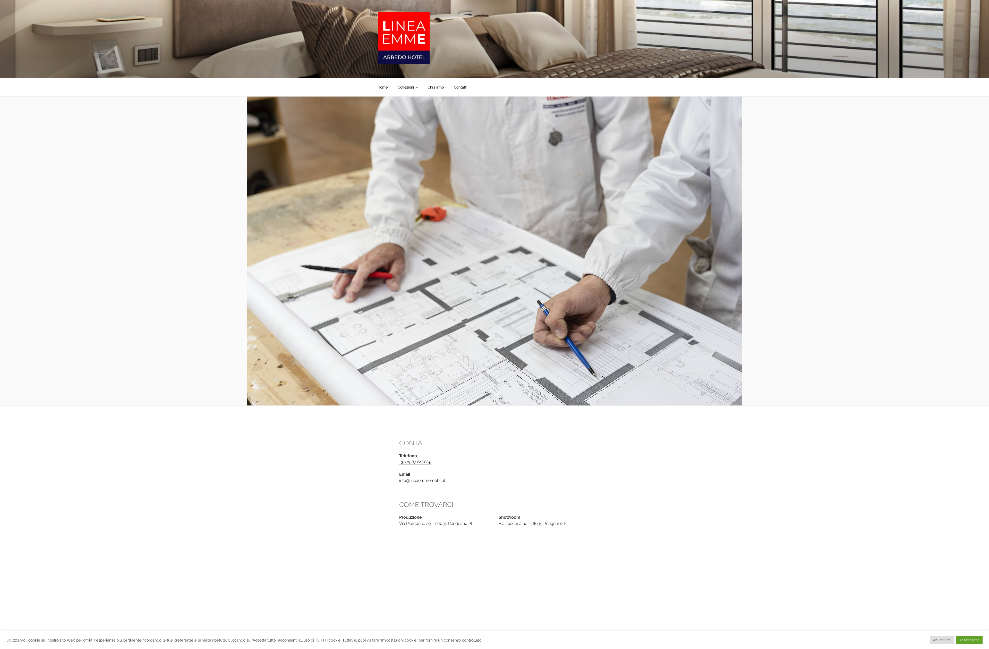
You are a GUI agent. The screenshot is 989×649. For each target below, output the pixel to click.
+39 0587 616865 (415, 462)
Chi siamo (436, 87)
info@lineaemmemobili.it (422, 480)
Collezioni (406, 87)
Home (383, 87)
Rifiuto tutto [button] (942, 640)
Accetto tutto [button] (969, 640)
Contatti (460, 87)
